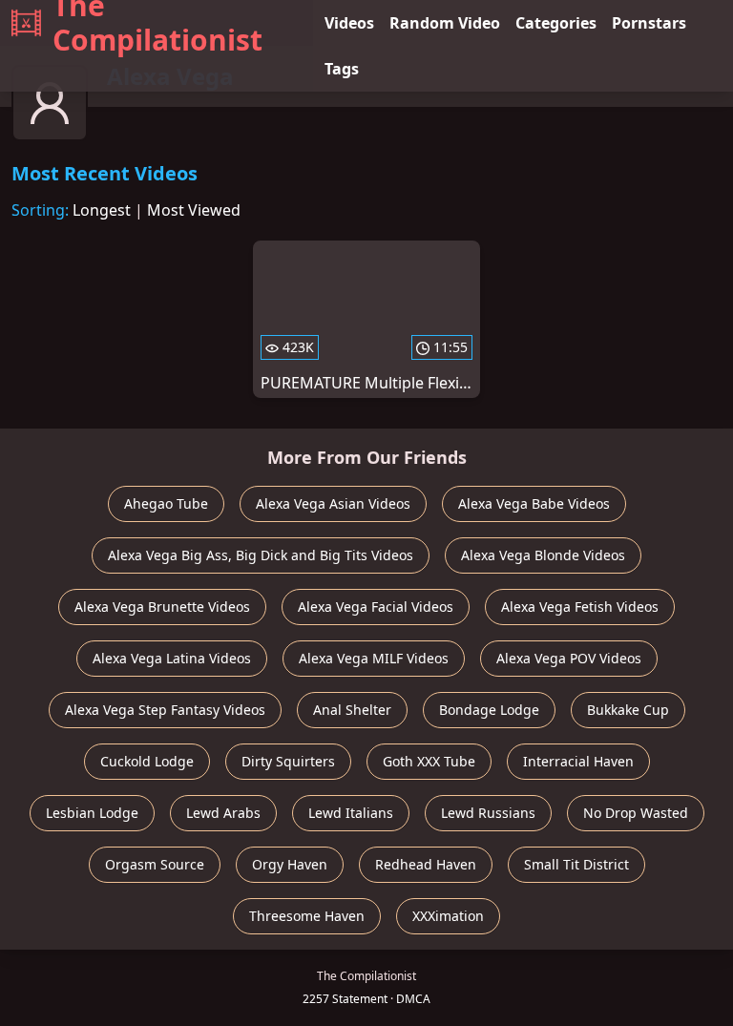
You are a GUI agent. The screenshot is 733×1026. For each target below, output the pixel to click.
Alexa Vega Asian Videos (333, 503)
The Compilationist (157, 23)
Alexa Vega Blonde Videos (543, 555)
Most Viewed (194, 209)
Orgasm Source (154, 864)
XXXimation (448, 916)
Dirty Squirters (288, 761)
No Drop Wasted (635, 813)
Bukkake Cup (628, 710)
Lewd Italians (350, 813)
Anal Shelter (352, 710)
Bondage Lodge (489, 710)
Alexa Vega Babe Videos (534, 503)
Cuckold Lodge (147, 761)
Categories (556, 22)
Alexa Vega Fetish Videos (580, 606)
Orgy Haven (289, 864)
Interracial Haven (578, 761)
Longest (102, 209)
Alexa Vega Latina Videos (172, 658)
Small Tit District (576, 864)
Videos (349, 22)
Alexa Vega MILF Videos (374, 658)
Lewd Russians (488, 813)
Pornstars (649, 22)
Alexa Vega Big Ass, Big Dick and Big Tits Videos (260, 555)
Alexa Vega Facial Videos (375, 606)
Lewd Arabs (223, 813)
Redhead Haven (425, 864)
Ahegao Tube (166, 503)
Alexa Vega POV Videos (568, 658)
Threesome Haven (307, 916)
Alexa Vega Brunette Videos (162, 606)
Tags (342, 68)
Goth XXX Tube (429, 761)
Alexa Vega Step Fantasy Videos (165, 710)
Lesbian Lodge (92, 813)
